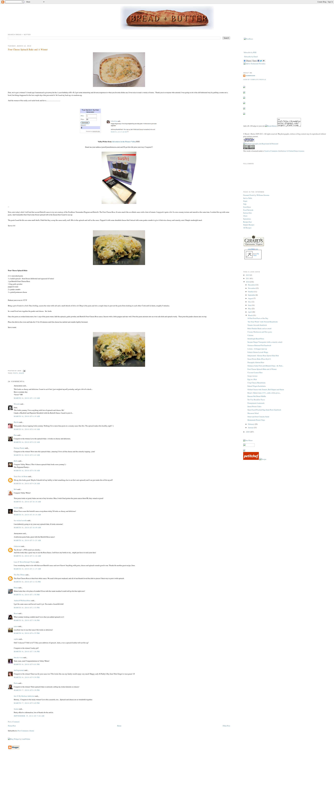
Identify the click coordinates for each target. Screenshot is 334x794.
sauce (21, 373)
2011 (248, 278)
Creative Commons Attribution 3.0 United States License (284, 151)
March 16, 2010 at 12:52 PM (27, 582)
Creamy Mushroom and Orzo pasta (259, 332)
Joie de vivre (18, 657)
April (250, 312)
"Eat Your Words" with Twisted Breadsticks (262, 321)
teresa (16, 626)
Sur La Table (247, 198)
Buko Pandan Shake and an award (259, 328)
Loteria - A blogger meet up (257, 349)
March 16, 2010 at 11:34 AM (27, 556)
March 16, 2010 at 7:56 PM (27, 651)
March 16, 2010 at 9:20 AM (27, 483)
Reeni (16, 613)
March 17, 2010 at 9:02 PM (27, 703)
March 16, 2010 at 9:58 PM (27, 677)
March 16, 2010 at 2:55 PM (27, 607)
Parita (16, 683)
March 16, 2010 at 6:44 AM (27, 429)
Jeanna (16, 709)
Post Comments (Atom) (26, 730)
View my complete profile (254, 79)
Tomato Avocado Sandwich (257, 325)
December (251, 285)
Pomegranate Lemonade (255, 403)
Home (119, 726)
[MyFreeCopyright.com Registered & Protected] (260, 143)
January (251, 427)
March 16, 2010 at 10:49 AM (27, 527)
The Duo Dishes (19, 574)
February (251, 424)
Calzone (250, 335)
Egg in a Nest (252, 379)
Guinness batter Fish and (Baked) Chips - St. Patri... (265, 366)
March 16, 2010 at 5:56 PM (27, 620)
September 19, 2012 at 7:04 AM (29, 716)
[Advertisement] (167, 775)
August (251, 298)
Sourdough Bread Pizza (255, 338)
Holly (16, 461)
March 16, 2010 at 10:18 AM (27, 501)
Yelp (244, 204)
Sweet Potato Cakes (254, 406)
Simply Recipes (248, 225)
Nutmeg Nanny (19, 448)
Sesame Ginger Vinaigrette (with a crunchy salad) (264, 342)
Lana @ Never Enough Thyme (24, 562)
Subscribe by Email (251, 56)
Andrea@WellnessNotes (22, 600)
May (250, 308)
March (250, 315)
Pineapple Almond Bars (255, 362)
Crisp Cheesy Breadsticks (256, 382)
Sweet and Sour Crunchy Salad (258, 416)
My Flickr (256, 254)
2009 (248, 432)
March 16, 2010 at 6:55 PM (27, 633)
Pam (15, 435)
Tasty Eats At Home (21, 476)
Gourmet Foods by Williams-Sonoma (256, 195)
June (250, 305)
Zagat (245, 201)
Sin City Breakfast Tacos (256, 399)
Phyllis (16, 422)
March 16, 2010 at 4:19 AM (27, 416)
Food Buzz (247, 207)
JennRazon (250, 75)
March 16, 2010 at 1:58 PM (27, 594)
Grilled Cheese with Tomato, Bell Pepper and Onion (265, 389)
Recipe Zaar (247, 222)
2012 (248, 275)
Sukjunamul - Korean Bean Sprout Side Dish (263, 355)
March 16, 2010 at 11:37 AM (27, 569)
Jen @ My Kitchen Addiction (24, 696)
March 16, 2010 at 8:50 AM (27, 470)
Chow (245, 216)
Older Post (226, 726)
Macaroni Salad (253, 413)
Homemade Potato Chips (256, 420)
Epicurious (247, 219)
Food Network (248, 210)
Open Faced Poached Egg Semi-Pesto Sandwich (264, 410)
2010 (248, 282)
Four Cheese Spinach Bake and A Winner (28, 49)
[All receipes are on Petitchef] (251, 459)
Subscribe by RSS (250, 52)
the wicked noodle (20, 520)
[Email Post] (24, 370)
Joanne (16, 507)
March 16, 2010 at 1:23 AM (27, 398)
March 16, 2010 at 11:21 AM (27, 540)
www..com (253, 249)
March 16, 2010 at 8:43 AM (27, 455)
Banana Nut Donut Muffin (256, 396)
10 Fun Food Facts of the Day (257, 318)
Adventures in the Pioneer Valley (124, 141)
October (251, 291)
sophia (16, 639)
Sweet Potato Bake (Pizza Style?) (259, 359)
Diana (16, 587)
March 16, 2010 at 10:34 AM (27, 514)
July (249, 302)
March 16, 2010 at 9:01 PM (27, 664)
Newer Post (12, 726)
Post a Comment (13, 721)
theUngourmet (19, 670)
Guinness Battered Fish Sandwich (259, 345)
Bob (15, 489)
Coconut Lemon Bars (255, 372)
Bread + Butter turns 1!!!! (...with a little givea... (264, 393)
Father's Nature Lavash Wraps (257, 352)
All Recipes (247, 228)
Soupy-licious (252, 376)
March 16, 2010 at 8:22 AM (27, 442)
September (252, 295)
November (252, 288)
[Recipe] (262, 459)
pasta (15, 373)
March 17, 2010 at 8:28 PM (27, 690)
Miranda (17, 404)
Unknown (17, 546)
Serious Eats (247, 213)
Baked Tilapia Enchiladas (256, 386)
